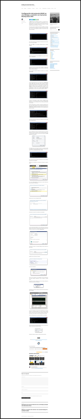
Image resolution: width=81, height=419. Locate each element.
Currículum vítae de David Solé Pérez (53, 63)
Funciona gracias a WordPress (30, 416)
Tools (40, 8)
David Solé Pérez (33, 339)
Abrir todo (51, 51)
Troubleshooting (44, 8)
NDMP (22, 23)
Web (22, 392)
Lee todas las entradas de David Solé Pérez (38, 368)
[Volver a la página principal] (38, 343)
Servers (37, 8)
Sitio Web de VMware (52, 65)
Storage (25, 8)
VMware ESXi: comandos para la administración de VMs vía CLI (54, 38)
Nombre (23, 386)
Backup (33, 8)
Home (22, 8)
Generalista (52, 53)
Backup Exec (23, 22)
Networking (48, 8)
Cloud (55, 8)
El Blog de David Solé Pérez (28, 4)
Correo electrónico (24, 389)
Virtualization (29, 8)
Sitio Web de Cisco (52, 67)
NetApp (25, 22)
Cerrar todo (53, 51)
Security (52, 8)
